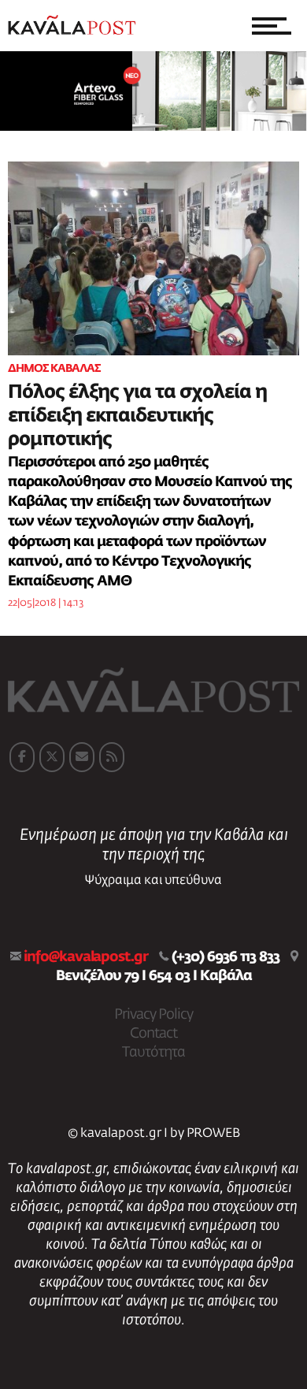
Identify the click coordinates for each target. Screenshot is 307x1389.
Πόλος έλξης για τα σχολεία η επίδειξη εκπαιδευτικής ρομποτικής (137, 416)
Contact (153, 1034)
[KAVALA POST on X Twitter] (52, 757)
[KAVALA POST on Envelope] (81, 757)
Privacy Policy (153, 1015)
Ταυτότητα (153, 1052)
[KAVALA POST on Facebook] (22, 757)
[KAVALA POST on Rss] (111, 757)
